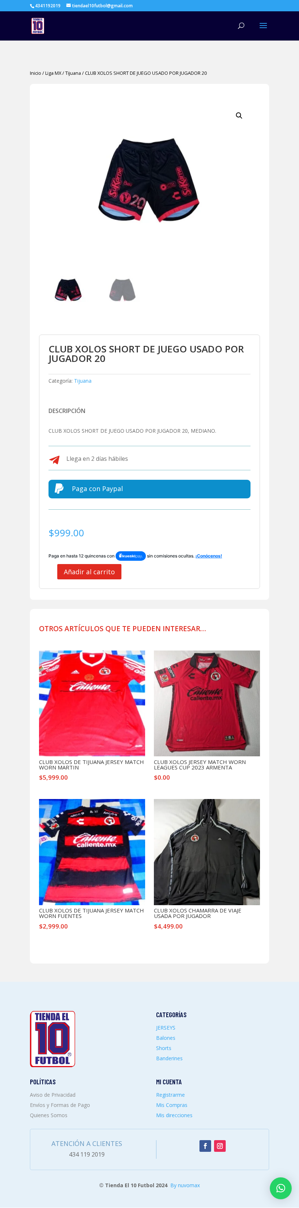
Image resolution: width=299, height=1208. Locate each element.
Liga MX (53, 73)
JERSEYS (165, 1027)
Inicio (35, 73)
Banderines (169, 1058)
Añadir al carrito (89, 571)
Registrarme (170, 1094)
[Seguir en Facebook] (205, 1146)
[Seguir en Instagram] (220, 1146)
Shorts (163, 1048)
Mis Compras (171, 1104)
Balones (165, 1037)
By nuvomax (185, 1185)
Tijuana (73, 73)
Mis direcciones (174, 1115)
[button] (239, 115)
